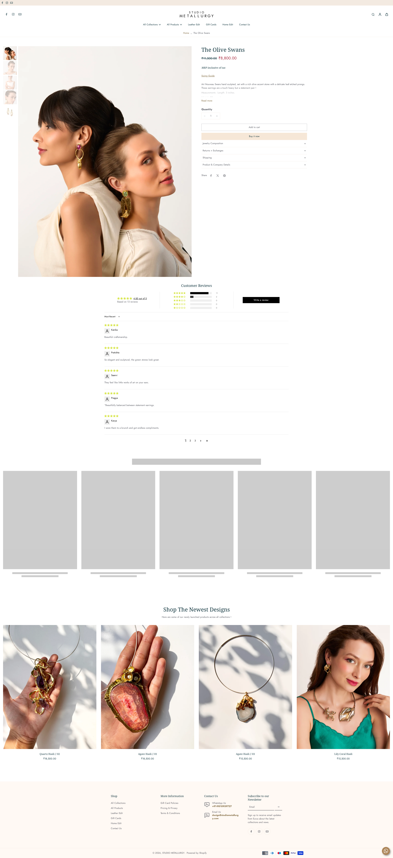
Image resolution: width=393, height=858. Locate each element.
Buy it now (254, 136)
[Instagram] (7, 3)
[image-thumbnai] (10, 53)
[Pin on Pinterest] (224, 175)
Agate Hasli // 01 (147, 754)
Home (186, 33)
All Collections (118, 803)
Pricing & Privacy (169, 808)
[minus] (205, 116)
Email (252, 807)
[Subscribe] (278, 807)
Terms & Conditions (170, 813)
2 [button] (190, 440)
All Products (117, 808)
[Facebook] (2, 3)
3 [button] (195, 440)
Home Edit (116, 823)
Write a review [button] (261, 300)
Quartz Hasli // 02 (50, 754)
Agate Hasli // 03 (245, 754)
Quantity (206, 109)
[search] (373, 14)
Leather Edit (117, 813)
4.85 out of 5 (140, 298)
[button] (254, 127)
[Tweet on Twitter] (217, 175)
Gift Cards (116, 818)
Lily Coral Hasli (343, 754)
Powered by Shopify (197, 853)
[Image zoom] (105, 161)
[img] (111, 325)
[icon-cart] (386, 14)
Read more (206, 101)
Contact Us (116, 828)
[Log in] (379, 14)
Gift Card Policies (169, 803)
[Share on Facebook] (211, 175)
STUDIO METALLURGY (173, 853)
